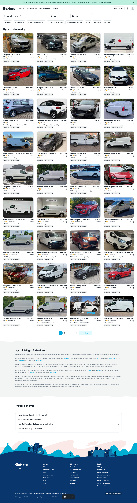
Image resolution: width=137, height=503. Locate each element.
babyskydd (38, 360)
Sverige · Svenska (114, 493)
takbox (98, 358)
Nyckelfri (8, 22)
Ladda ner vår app (48, 475)
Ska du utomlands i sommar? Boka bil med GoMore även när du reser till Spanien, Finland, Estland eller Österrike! (67, 2)
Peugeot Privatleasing (103, 475)
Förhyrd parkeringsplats (36, 22)
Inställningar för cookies (59, 493)
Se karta (70, 497)
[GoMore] (9, 8)
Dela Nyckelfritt (44, 8)
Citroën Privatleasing (103, 483)
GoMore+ (55, 8)
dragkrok (66, 358)
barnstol (21, 360)
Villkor (30, 493)
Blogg (44, 483)
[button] (134, 2)
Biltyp (88, 22)
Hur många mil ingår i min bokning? (32, 415)
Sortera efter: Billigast (55, 22)
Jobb (44, 480)
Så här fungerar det (75, 469)
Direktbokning (19, 22)
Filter (108, 22)
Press (44, 472)
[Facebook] (16, 468)
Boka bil (21, 8)
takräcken (112, 358)
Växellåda (97, 22)
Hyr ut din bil (118, 8)
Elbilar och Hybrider (103, 480)
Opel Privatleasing (102, 472)
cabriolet (53, 372)
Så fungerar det (31, 8)
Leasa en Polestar (102, 486)
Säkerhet (72, 483)
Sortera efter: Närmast (74, 22)
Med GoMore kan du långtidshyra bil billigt (35, 424)
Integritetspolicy (39, 493)
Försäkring (73, 480)
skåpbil (32, 372)
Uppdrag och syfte (48, 469)
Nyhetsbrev (46, 478)
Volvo (99, 370)
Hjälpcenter (46, 467)
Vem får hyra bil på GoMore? (30, 428)
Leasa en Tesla (101, 478)
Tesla (89, 370)
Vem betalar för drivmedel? (29, 419)
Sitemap (48, 493)
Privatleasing (101, 469)
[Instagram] (20, 468)
